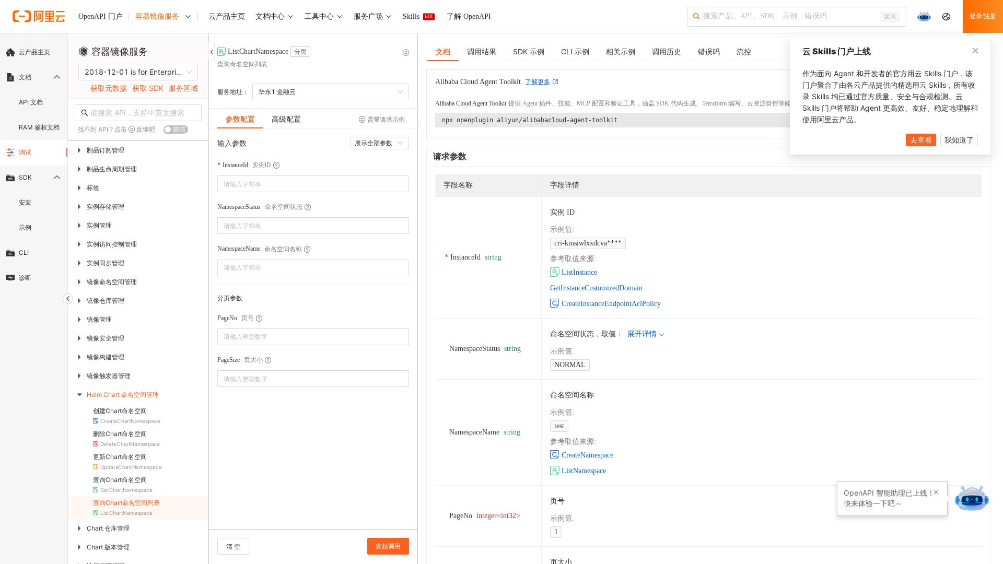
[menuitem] (33, 52)
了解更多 (537, 82)
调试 (25, 152)
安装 (25, 202)
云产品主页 (34, 52)
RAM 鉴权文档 (39, 127)
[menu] (33, 165)
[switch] (176, 129)
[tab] (240, 119)
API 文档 (31, 102)
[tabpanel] (313, 334)
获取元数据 (108, 88)
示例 (25, 227)
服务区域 (183, 88)
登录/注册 (983, 16)
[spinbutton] (313, 337)
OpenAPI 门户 (100, 16)
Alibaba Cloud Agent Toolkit (470, 103)
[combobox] (306, 184)
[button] (403, 333)
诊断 (25, 277)
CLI (24, 252)
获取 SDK (148, 88)
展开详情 (642, 334)
